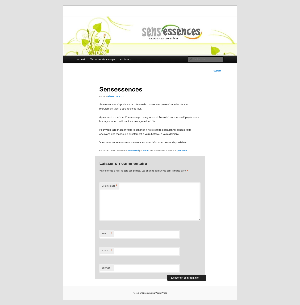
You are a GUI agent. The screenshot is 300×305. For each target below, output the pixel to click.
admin (146, 150)
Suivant (219, 70)
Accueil (81, 59)
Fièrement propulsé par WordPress (150, 292)
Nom (107, 233)
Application (125, 59)
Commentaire (109, 186)
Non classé (133, 150)
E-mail (107, 250)
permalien (182, 150)
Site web (106, 267)
